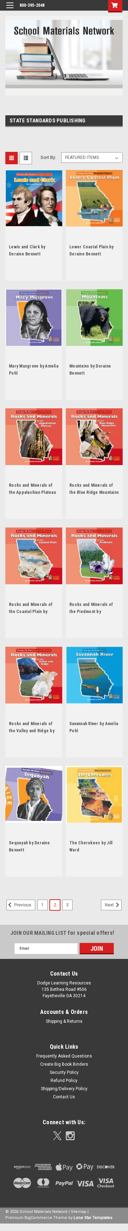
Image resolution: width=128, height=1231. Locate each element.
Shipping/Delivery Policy (64, 1088)
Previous (22, 904)
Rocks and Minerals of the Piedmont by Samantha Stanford (91, 611)
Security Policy (64, 1072)
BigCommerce (38, 1217)
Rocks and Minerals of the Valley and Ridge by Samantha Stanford (31, 730)
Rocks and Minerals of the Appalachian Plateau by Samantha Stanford (32, 492)
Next (110, 904)
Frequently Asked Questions (64, 1056)
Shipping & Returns (64, 1021)
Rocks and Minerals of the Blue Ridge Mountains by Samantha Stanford (94, 492)
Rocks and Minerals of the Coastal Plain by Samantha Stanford (31, 611)
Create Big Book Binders (64, 1064)
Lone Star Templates (93, 1217)
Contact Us (64, 1096)
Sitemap (78, 1211)
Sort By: (48, 157)
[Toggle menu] (10, 10)
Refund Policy (64, 1080)
